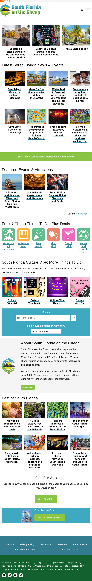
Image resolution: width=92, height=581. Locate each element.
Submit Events (79, 544)
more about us (27, 387)
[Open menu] (88, 10)
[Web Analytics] (46, 1)
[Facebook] (4, 575)
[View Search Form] (82, 10)
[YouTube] (15, 575)
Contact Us (45, 544)
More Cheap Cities (69, 549)
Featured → (84, 213)
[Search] (74, 318)
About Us (9, 544)
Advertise (62, 544)
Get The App (44, 498)
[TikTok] (21, 575)
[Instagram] (10, 575)
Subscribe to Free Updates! (48, 517)
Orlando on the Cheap (25, 549)
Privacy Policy (27, 544)
